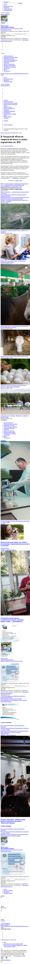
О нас (5, 4)
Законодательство (8, 56)
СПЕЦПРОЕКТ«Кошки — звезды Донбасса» (8, 549)
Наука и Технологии (9, 64)
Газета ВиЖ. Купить (6, 29)
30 (1, 689)
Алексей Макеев (9, 146)
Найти (20, 3)
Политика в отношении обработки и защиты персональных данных (15, 945)
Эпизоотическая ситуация (10, 57)
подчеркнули (15, 178)
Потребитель (7, 112)
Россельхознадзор (8, 6)
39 (4, 689)
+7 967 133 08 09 (5, 84)
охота (22, 185)
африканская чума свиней (21, 183)
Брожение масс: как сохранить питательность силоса (14, 356)
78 (4, 882)
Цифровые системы (9, 58)
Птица (5, 105)
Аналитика (7, 68)
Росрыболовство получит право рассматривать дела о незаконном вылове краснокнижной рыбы (15, 198)
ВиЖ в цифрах (7, 116)
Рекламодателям (8, 10)
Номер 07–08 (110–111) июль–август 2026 (11, 28)
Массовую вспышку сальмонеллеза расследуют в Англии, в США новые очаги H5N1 (13, 386)
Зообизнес (6, 62)
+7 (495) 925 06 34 (5, 923)
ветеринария (17, 185)
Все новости (7, 71)
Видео (5, 69)
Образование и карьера (10, 66)
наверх (3, 896)
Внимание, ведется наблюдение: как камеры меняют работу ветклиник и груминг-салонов (14, 731)
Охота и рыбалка (8, 124)
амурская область (9, 183)
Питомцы (3, 523)
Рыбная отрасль (8, 107)
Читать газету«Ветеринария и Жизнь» (7, 26)
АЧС (2, 185)
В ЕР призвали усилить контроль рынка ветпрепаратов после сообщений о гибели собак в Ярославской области (14, 700)
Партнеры (6, 7)
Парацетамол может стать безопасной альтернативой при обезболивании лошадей (14, 326)
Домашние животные (9, 61)
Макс (17, 180)
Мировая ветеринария (9, 65)
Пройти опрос (19, 189)
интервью (3, 440)
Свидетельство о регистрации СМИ (13, 943)
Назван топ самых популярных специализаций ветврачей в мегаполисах (13, 261)
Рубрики (6, 2)
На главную (4, 420)
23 (4, 37)
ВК (21, 180)
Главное (6, 100)
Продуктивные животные (10, 60)
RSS (5, 942)
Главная (6, 120)
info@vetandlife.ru (5, 14)
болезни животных (9, 185)
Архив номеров (8, 9)
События (6, 118)
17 (1, 37)
